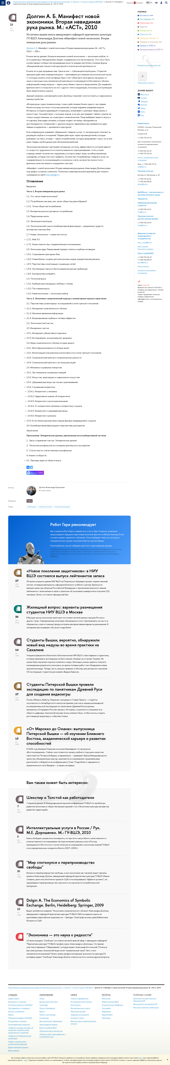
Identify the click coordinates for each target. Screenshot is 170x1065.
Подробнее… (54, 556)
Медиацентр (106, 1011)
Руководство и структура (17, 1002)
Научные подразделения (79, 998)
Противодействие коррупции (19, 1025)
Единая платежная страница (18, 1047)
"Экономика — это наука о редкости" (60, 935)
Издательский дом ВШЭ (110, 1002)
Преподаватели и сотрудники (19, 1008)
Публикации (106, 1018)
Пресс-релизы (143, 266)
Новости (67, 988)
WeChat (144, 105)
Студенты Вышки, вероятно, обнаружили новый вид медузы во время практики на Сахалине (63, 644)
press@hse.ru (143, 262)
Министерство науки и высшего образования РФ (144, 999)
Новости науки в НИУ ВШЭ (83, 988)
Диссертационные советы (80, 1008)
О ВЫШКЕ (12, 995)
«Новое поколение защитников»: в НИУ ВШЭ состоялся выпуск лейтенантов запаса (65, 573)
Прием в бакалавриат (47, 1008)
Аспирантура (44, 1018)
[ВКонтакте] (28, 467)
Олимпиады (43, 1005)
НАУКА (74, 995)
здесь (140, 1058)
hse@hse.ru (142, 167)
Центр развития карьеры (48, 1025)
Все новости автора (45, 490)
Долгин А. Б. (32, 48)
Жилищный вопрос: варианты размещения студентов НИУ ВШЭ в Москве (64, 609)
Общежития (142, 199)
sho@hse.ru (142, 212)
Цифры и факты (13, 998)
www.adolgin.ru (52, 174)
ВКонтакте (145, 94)
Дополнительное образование (50, 1021)
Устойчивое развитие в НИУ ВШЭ (20, 1005)
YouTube (144, 98)
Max (142, 115)
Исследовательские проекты (81, 1002)
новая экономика (45, 507)
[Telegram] (31, 467)
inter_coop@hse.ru (145, 242)
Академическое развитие (80, 1015)
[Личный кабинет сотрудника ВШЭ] (161, 3)
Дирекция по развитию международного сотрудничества (147, 236)
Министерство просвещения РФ (145, 1004)
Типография (106, 1008)
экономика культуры (62, 507)
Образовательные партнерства (50, 1031)
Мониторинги (76, 1005)
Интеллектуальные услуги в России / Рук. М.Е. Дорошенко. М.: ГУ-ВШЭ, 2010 (63, 830)
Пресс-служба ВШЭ (145, 253)
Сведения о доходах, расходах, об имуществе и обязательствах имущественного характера (20, 1030)
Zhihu (143, 112)
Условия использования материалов (147, 271)
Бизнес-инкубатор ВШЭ (48, 1028)
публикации (32, 507)
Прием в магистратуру (47, 1015)
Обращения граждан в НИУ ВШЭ (20, 1018)
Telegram (144, 101)
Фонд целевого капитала (17, 1021)
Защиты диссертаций (78, 1011)
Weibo (143, 108)
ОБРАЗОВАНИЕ (46, 995)
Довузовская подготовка (48, 1002)
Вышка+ (42, 1011)
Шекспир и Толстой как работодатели (60, 797)
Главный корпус (143, 123)
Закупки (11, 1015)
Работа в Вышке (13, 1051)
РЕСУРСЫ (106, 995)
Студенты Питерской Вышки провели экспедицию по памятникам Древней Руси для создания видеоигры (64, 689)
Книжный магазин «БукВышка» (112, 1005)
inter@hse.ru (142, 225)
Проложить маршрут (146, 249)
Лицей (41, 998)
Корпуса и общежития (16, 1011)
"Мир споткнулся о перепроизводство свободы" (61, 865)
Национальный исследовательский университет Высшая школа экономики (35, 988)
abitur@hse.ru (143, 184)
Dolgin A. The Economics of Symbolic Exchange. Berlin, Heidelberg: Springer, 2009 (65, 902)
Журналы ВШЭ (107, 1015)
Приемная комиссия (145, 171)
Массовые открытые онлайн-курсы (146, 1007)
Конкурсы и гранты (77, 1018)
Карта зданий (143, 246)
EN (151, 2)
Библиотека (106, 998)
